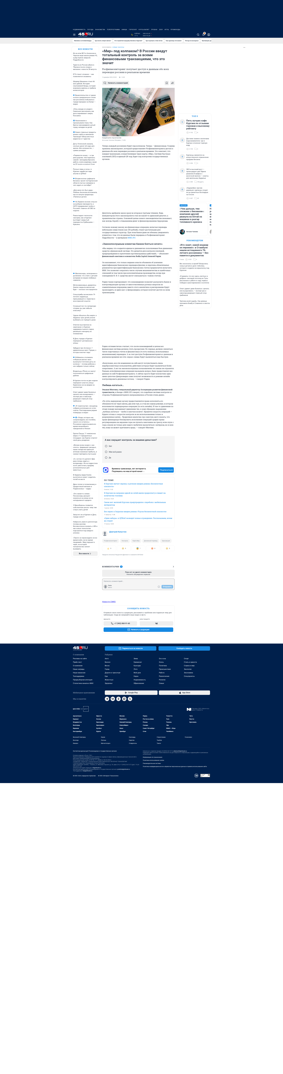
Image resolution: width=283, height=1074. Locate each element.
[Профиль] (208, 35)
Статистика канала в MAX (83, 683)
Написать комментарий (118, 83)
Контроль (125, 541)
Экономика (188, 673)
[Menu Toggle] (74, 35)
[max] (124, 699)
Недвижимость (79, 29)
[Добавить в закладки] (166, 83)
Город (107, 669)
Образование (139, 683)
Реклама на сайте (80, 659)
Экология (187, 669)
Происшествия (165, 669)
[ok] (118, 699)
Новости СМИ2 (109, 602)
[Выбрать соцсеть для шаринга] (172, 83)
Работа (161, 673)
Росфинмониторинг (110, 541)
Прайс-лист (77, 662)
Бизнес (107, 662)
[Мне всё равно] (106, 452)
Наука (136, 676)
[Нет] (106, 446)
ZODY (161, 29)
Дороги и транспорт (112, 673)
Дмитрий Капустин (117, 532)
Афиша (124, 29)
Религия (162, 680)
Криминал (138, 662)
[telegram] (107, 699)
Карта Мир (136, 541)
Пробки (154, 29)
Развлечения (164, 676)
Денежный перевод (150, 541)
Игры (167, 29)
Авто (107, 659)
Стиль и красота (190, 662)
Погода (90, 29)
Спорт (186, 659)
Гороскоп (133, 29)
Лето (136, 669)
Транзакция (166, 541)
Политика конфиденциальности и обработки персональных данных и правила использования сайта (175, 766)
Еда (106, 676)
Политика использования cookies (153, 760)
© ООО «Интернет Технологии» (108, 776)
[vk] (113, 699)
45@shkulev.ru (96, 767)
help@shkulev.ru (87, 771)
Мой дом (137, 673)
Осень (161, 662)
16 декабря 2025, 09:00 (109, 77)
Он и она (162, 659)
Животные (109, 680)
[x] (130, 699)
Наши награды (78, 669)
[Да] (106, 457)
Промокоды (175, 29)
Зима (136, 659)
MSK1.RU (131, 238)
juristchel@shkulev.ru (123, 769)
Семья (161, 683)
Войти (110, 587)
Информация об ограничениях (152, 757)
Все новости (85, 49)
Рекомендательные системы (152, 763)
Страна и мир (189, 666)
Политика (163, 666)
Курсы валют (144, 29)
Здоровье (108, 683)
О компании (77, 666)
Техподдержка (78, 676)
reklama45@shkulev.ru (180, 751)
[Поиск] (198, 35)
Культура (137, 666)
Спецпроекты (189, 676)
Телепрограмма (113, 29)
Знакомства (100, 29)
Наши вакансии (79, 673)
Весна (107, 666)
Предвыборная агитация (82, 680)
